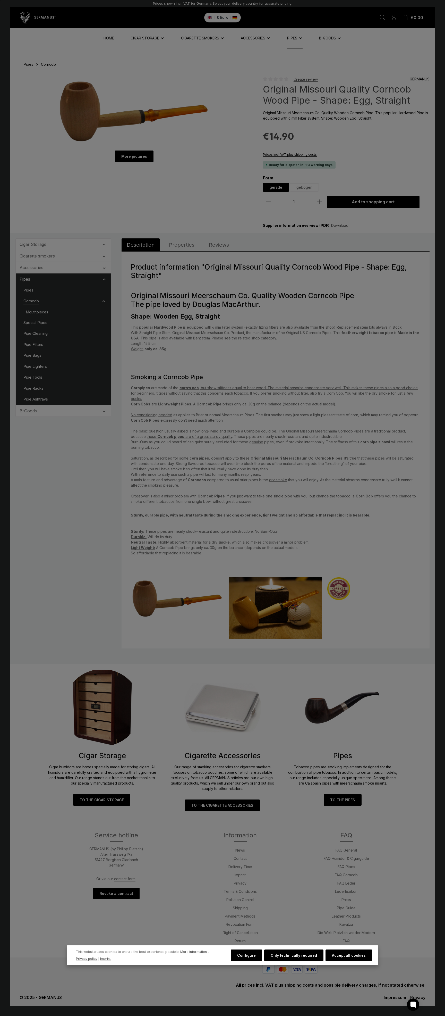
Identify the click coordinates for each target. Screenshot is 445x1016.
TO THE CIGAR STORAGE (102, 800)
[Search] (383, 17)
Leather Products (346, 916)
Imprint (240, 875)
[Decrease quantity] (268, 202)
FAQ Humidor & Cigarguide (346, 858)
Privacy (240, 883)
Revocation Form (240, 924)
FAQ (346, 941)
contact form (124, 879)
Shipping (240, 908)
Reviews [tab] (219, 245)
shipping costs (299, 985)
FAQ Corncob (346, 875)
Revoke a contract (116, 893)
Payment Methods (240, 916)
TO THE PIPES (342, 800)
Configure (246, 955)
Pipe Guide (346, 908)
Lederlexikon (346, 891)
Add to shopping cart (373, 201)
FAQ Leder (346, 883)
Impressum (395, 997)
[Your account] (394, 17)
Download (339, 225)
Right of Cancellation (240, 932)
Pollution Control (240, 899)
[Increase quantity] (319, 202)
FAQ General (346, 850)
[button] (104, 244)
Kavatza (346, 924)
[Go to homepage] (39, 17)
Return (240, 941)
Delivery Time (240, 866)
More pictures (134, 156)
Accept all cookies (349, 955)
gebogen (304, 187)
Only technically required (294, 955)
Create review (306, 79)
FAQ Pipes (346, 866)
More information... (194, 952)
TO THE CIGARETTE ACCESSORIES (222, 805)
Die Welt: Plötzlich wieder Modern (346, 932)
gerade (276, 187)
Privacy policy (86, 958)
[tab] (141, 244)
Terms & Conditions (240, 891)
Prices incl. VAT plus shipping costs (290, 154)
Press (346, 899)
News (240, 850)
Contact (240, 858)
